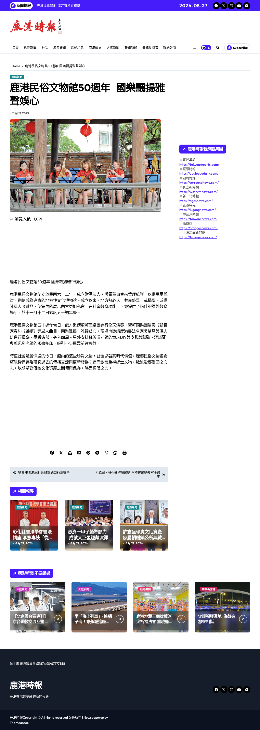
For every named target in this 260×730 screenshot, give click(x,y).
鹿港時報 (26, 685)
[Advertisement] (89, 250)
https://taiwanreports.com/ (199, 164)
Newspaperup (94, 717)
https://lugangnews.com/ (197, 210)
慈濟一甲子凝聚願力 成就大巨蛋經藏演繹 (88, 534)
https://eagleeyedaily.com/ (198, 173)
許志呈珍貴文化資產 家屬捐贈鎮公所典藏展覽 (143, 537)
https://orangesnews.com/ (198, 228)
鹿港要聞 (59, 48)
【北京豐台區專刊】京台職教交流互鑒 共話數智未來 (31, 621)
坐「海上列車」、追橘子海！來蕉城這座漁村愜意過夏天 (93, 621)
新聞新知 (131, 48)
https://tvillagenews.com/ (198, 237)
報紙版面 (169, 48)
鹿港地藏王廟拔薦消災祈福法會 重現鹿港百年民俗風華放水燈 (154, 621)
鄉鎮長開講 (150, 48)
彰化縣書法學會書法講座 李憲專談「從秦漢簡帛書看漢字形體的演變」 (33, 540)
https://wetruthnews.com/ (198, 192)
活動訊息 (77, 48)
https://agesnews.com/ (196, 201)
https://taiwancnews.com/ (198, 219)
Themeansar (19, 723)
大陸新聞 (113, 48)
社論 (45, 48)
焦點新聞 (30, 48)
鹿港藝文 (95, 48)
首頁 (15, 48)
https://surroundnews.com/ (199, 182)
